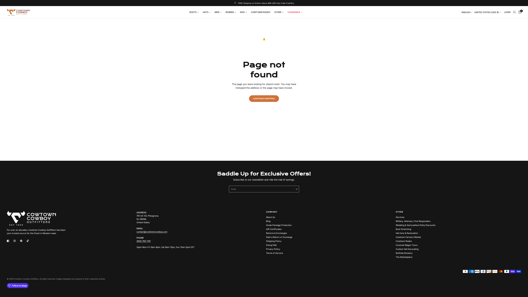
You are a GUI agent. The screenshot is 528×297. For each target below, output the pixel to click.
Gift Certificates (274, 229)
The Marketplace (404, 257)
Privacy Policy (273, 249)
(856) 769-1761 (144, 241)
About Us (270, 217)
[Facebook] (10, 241)
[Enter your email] (296, 189)
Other (277, 12)
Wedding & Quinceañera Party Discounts (415, 225)
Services (400, 217)
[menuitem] (194, 12)
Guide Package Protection (279, 225)
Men (217, 12)
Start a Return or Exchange (279, 237)
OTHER (399, 212)
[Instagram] (16, 241)
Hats (205, 12)
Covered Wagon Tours (407, 245)
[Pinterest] (23, 241)
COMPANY (271, 212)
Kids (242, 12)
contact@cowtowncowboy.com (152, 231)
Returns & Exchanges (276, 233)
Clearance (294, 12)
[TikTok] (30, 241)
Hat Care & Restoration (407, 233)
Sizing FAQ (271, 245)
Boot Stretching (403, 229)
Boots (193, 12)
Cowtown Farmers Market (408, 237)
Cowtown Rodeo (260, 12)
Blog (268, 221)
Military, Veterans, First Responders (413, 221)
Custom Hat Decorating (407, 249)
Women (230, 12)
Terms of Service (274, 253)
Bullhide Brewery (404, 253)
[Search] (514, 12)
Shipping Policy (273, 241)
